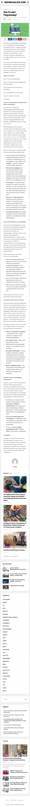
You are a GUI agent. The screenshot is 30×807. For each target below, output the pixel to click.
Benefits (5, 611)
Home (4, 9)
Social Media (6, 676)
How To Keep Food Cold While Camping (12, 725)
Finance (5, 635)
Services (9, 9)
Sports (5, 679)
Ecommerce (6, 623)
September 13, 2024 (7, 529)
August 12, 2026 (11, 762)
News (4, 664)
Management (6, 658)
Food (4, 637)
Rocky (9, 19)
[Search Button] (25, 699)
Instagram (6, 649)
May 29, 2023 (6, 552)
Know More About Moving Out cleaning (13, 550)
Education (6, 626)
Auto (4, 608)
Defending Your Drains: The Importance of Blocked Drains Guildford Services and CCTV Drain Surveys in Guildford (14, 525)
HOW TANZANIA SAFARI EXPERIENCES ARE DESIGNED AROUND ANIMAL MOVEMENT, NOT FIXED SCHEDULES (15, 721)
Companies (6, 620)
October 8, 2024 (7, 502)
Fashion (5, 632)
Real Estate (6, 670)
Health (5, 643)
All (4, 605)
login (8, 556)
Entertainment (7, 629)
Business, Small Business (10, 617)
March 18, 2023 (16, 19)
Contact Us (20, 800)
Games (4, 640)
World (4, 690)
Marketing (6, 661)
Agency (5, 602)
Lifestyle (5, 655)
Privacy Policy (14, 800)
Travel (5, 688)
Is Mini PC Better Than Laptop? (17, 585)
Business (5, 614)
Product (5, 667)
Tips (4, 685)
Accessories (6, 599)
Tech (4, 682)
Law (4, 652)
